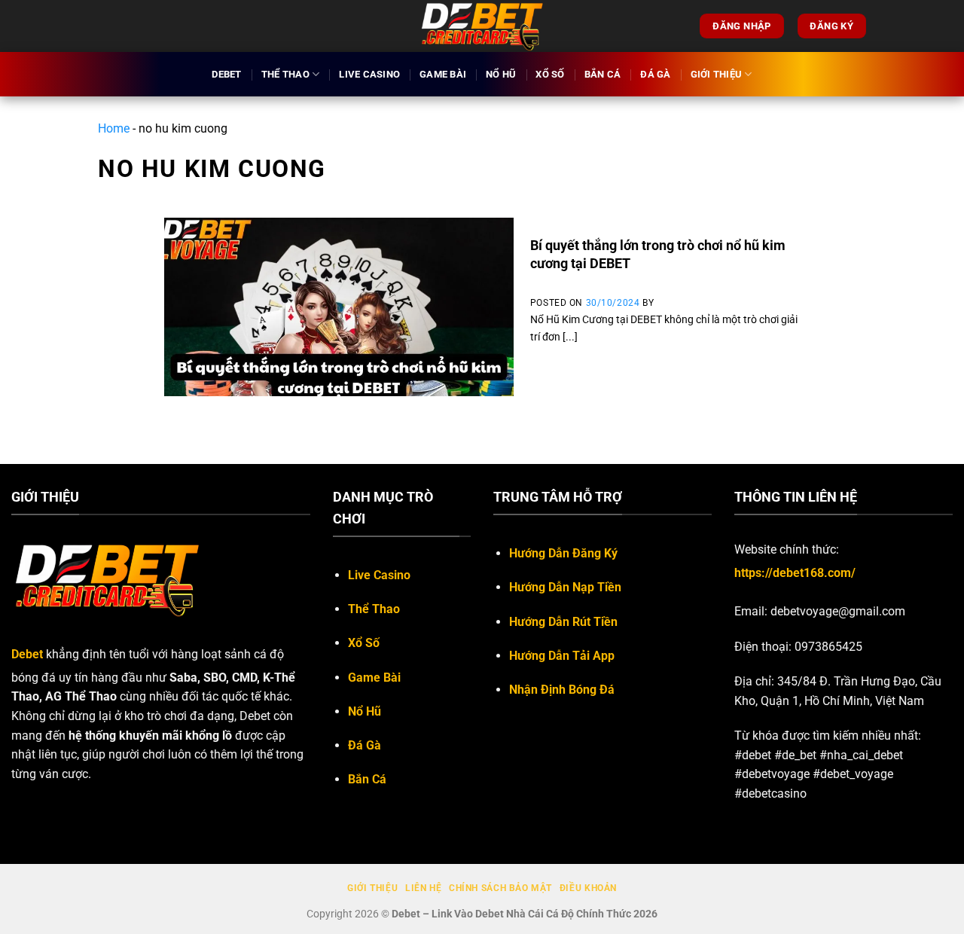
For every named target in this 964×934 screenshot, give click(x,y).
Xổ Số (549, 74)
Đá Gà (655, 74)
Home (114, 128)
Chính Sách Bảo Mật (500, 888)
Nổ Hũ (501, 74)
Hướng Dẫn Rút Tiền (563, 622)
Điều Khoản (588, 888)
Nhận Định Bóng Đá (562, 689)
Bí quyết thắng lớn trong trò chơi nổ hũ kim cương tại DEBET (658, 253)
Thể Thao (285, 74)
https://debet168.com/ (795, 573)
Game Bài (442, 74)
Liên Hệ (423, 888)
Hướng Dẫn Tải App (562, 656)
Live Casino (369, 74)
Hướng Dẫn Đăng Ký (563, 553)
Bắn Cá (602, 74)
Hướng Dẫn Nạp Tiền (565, 587)
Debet (226, 74)
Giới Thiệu (717, 74)
